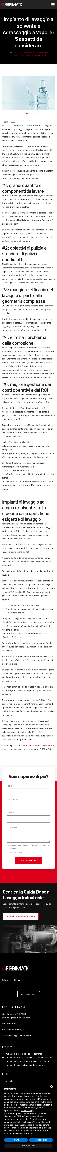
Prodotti (7, 1047)
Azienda (9, 1081)
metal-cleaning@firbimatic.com (16, 1035)
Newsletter (16, 852)
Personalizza (28, 1145)
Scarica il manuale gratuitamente (20, 916)
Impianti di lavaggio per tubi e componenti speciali (28, 1057)
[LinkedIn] (19, 980)
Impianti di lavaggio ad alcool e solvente (23, 1053)
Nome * (11, 786)
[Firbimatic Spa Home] (11, 4)
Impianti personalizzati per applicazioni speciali (27, 1061)
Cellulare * (13, 799)
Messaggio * (13, 827)
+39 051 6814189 (9, 1023)
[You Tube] (15, 980)
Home (11, 53)
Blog (19, 53)
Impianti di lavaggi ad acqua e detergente (24, 1065)
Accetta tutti (41, 1139)
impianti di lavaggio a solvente (38, 745)
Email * (11, 813)
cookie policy (27, 1110)
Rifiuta (16, 1139)
